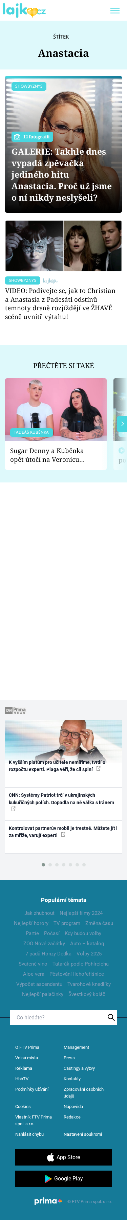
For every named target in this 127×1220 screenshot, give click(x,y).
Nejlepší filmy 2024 (81, 913)
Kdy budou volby (83, 933)
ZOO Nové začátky (44, 944)
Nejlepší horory (31, 923)
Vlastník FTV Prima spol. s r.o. (33, 1120)
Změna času (99, 923)
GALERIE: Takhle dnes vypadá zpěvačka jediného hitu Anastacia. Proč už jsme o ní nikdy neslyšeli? (62, 174)
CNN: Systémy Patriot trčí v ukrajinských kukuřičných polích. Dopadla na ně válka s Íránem (61, 798)
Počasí (52, 933)
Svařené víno (33, 964)
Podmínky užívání (31, 1089)
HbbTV (21, 1078)
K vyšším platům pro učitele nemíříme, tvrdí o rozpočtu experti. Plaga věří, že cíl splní (57, 766)
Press (69, 1057)
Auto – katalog (87, 944)
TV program (67, 923)
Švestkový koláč (86, 994)
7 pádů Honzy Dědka (48, 954)
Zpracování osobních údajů (84, 1093)
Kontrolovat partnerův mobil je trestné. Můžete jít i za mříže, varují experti (63, 832)
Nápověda (73, 1106)
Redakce (72, 1117)
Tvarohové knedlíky (89, 984)
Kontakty (72, 1078)
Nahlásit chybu (29, 1134)
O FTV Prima (27, 1047)
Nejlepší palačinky (42, 994)
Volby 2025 (89, 954)
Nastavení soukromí (83, 1134)
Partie (32, 933)
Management (76, 1047)
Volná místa (26, 1057)
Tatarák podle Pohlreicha (80, 964)
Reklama (23, 1068)
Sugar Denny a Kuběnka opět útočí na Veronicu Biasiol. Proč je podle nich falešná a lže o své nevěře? (50, 455)
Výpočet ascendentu (39, 984)
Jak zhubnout (39, 913)
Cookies (23, 1106)
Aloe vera (33, 974)
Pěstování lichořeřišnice (76, 974)
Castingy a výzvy (79, 1068)
